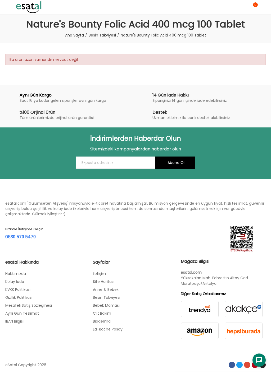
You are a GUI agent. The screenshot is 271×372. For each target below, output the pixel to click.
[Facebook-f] (232, 365)
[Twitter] (239, 365)
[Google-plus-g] (247, 365)
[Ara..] (244, 7)
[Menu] (7, 7)
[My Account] (263, 7)
